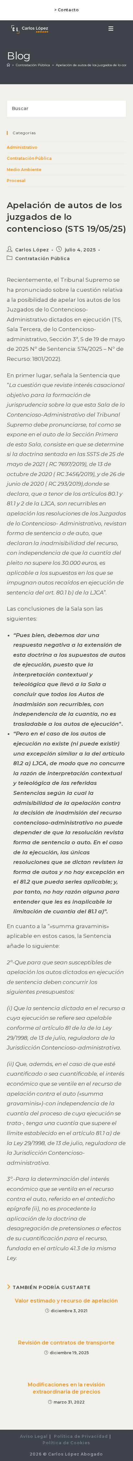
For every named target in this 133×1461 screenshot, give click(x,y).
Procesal (16, 180)
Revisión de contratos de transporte (66, 1343)
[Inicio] (8, 65)
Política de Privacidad (81, 1436)
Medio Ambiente (24, 169)
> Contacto (66, 9)
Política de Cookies (66, 1442)
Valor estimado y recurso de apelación (66, 1301)
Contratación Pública (29, 158)
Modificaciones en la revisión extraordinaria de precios (66, 1388)
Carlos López (32, 250)
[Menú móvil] (111, 28)
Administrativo (22, 147)
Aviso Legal (34, 1436)
